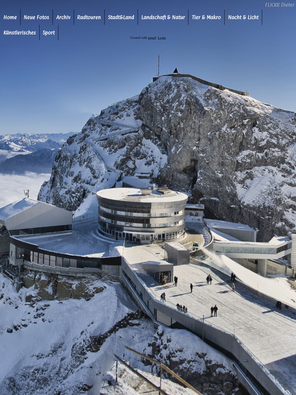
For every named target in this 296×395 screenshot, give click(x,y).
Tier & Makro (206, 17)
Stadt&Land (121, 17)
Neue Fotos (36, 17)
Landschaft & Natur (163, 17)
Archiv (63, 17)
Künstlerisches (19, 32)
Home (10, 17)
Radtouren (89, 17)
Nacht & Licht (243, 17)
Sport (49, 32)
